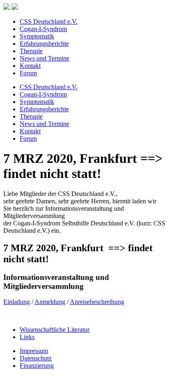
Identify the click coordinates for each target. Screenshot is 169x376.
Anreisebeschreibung (97, 301)
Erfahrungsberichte (44, 43)
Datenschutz (36, 358)
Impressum (34, 350)
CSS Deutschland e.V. (49, 21)
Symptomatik (37, 36)
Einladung (16, 301)
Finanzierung (37, 365)
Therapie (31, 50)
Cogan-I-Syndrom (43, 28)
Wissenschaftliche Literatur (54, 329)
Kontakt (30, 65)
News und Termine (44, 58)
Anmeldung (49, 301)
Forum (28, 73)
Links (27, 336)
